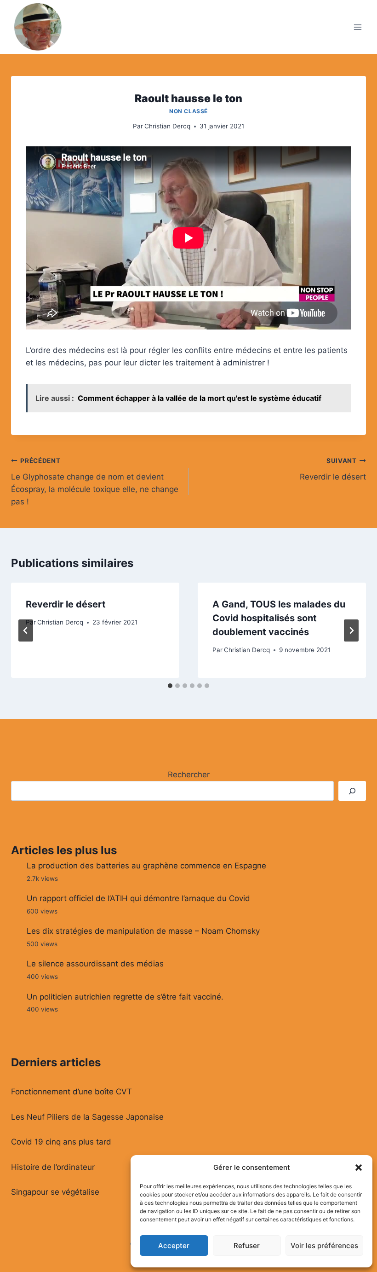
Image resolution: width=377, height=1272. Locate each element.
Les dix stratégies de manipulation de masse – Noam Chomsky (143, 931)
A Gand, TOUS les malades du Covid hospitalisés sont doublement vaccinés (278, 618)
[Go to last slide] (25, 630)
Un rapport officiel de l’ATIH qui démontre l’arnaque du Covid (138, 898)
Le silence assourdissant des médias (95, 963)
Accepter (173, 1245)
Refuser (247, 1245)
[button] (358, 1167)
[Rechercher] (352, 791)
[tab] (170, 685)
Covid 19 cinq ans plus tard (61, 1141)
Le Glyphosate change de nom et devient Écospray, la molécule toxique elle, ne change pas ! (94, 481)
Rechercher (189, 774)
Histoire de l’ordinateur (53, 1167)
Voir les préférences (324, 1245)
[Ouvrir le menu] (357, 27)
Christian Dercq (167, 126)
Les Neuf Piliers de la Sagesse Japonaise (87, 1117)
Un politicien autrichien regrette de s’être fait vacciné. (125, 996)
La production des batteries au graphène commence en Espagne (146, 865)
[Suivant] (351, 630)
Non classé (188, 111)
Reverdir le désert (333, 469)
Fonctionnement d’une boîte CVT (71, 1091)
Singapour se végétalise (55, 1192)
